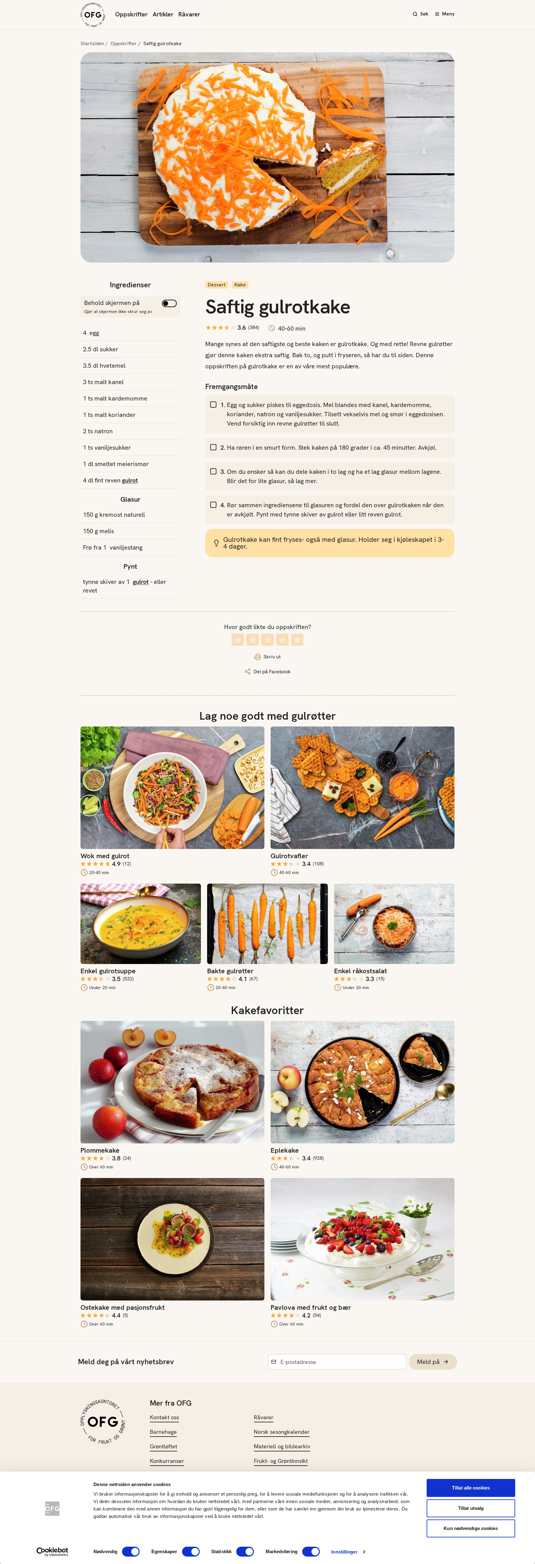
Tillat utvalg (471, 1508)
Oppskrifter (131, 14)
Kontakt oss (164, 1417)
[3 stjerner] (267, 640)
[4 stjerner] (282, 640)
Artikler (163, 14)
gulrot (130, 480)
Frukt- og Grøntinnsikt (281, 1460)
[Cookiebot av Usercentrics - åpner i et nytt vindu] (52, 1552)
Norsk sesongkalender (282, 1431)
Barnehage (163, 1431)
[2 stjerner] (252, 640)
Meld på (428, 1362)
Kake (240, 284)
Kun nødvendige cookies (471, 1528)
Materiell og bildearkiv (282, 1446)
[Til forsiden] (92, 14)
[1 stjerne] (238, 640)
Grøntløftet (163, 1446)
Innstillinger (344, 1551)
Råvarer (189, 14)
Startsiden (92, 43)
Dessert (217, 284)
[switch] (191, 1552)
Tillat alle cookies (471, 1487)
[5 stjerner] (297, 640)
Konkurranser (167, 1460)
